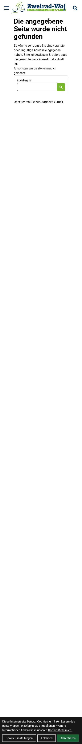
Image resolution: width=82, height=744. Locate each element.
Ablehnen (46, 738)
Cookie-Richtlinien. (60, 730)
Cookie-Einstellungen (19, 738)
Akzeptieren (68, 738)
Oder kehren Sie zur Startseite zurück (38, 102)
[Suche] (75, 8)
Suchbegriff (24, 80)
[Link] (7, 8)
